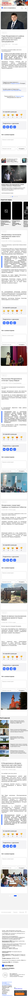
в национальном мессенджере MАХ (12, 89)
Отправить (21, 148)
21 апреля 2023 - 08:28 (5, 383)
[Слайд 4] (15, 196)
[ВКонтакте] (4, 127)
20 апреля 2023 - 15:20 (5, 769)
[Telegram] (11, 127)
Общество (4, 32)
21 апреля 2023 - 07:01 (5, 509)
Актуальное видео (6, 912)
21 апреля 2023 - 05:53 (5, 622)
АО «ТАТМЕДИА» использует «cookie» (7, 984)
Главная (15, 912)
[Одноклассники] (7, 127)
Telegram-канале (15, 83)
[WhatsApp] (14, 127)
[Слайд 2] (12, 196)
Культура (4, 231)
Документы (22, 912)
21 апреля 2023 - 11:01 (5, 44)
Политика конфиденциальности (7, 995)
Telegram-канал (19, 96)
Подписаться (19, 994)
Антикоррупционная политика (7, 982)
